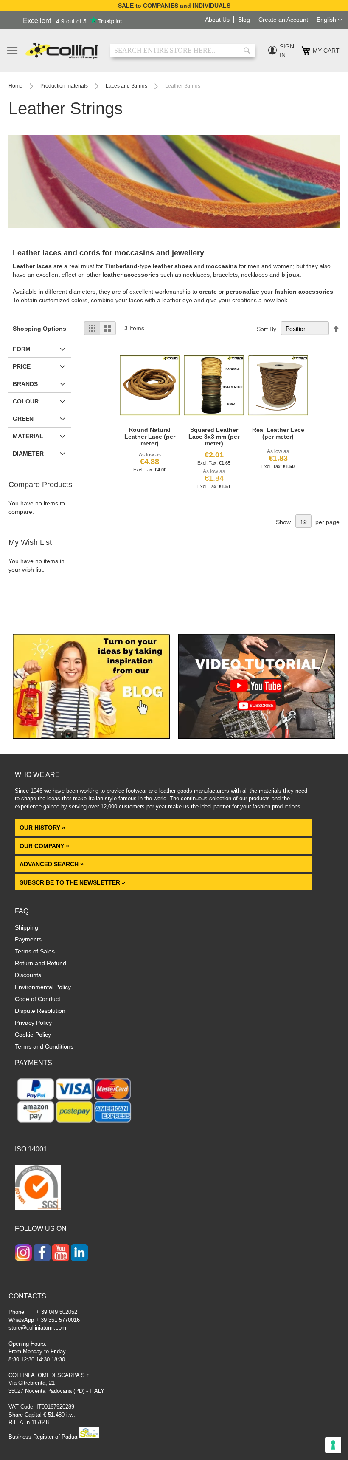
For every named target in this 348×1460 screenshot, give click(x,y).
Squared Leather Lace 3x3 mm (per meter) (213, 436)
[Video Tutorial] (256, 736)
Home (16, 86)
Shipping (26, 927)
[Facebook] (42, 1253)
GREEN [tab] (23, 418)
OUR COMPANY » (45, 845)
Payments (28, 939)
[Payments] (74, 1124)
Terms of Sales (35, 951)
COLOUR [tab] (26, 401)
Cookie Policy (33, 1034)
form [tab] (22, 349)
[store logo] (61, 51)
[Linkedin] (79, 1253)
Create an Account (283, 19)
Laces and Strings (127, 86)
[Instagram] (23, 1253)
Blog (244, 19)
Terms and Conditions (44, 1046)
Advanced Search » (52, 864)
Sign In (287, 50)
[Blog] (91, 736)
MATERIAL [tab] (28, 436)
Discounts (28, 975)
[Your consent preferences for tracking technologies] (333, 1445)
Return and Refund (40, 963)
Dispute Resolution (40, 1010)
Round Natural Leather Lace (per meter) (149, 436)
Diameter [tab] (28, 453)
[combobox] (182, 50)
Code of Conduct (37, 998)
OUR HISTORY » (42, 827)
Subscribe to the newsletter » (72, 882)
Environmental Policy (43, 987)
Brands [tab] (25, 383)
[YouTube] (60, 1253)
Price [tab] (22, 366)
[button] (329, 20)
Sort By (266, 329)
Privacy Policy (33, 1022)
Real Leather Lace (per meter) (278, 433)
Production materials (64, 86)
